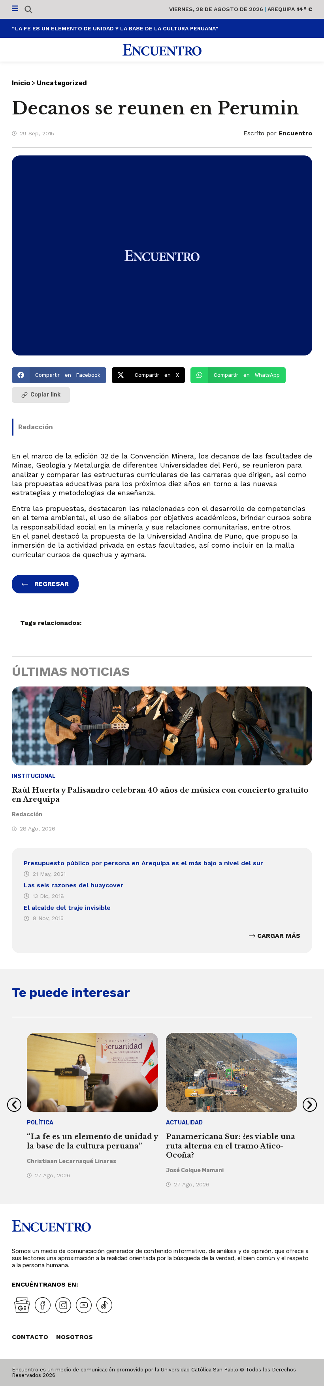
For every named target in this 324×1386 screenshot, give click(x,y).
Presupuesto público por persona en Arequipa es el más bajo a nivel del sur (143, 863)
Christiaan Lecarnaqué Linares (71, 1161)
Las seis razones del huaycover (73, 885)
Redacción (35, 427)
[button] (59, 375)
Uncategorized (62, 83)
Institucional (34, 776)
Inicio (21, 83)
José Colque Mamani (195, 1170)
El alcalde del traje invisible (67, 907)
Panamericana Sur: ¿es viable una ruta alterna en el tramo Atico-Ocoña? (230, 1146)
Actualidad (184, 1122)
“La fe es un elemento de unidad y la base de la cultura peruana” (115, 28)
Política (40, 1122)
